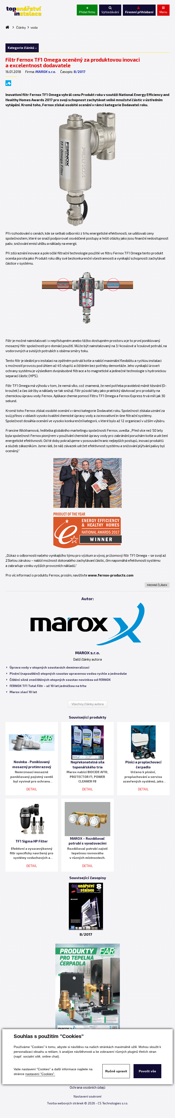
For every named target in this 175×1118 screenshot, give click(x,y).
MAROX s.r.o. (45, 72)
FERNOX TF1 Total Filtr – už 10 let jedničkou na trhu (48, 686)
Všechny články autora (88, 704)
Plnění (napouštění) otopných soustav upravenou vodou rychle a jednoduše (68, 673)
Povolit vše (147, 1071)
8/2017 (79, 72)
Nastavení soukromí (87, 1096)
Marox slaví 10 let (23, 692)
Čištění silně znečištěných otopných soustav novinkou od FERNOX (60, 680)
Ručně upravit (116, 1071)
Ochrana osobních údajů (88, 1087)
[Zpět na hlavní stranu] (23, 11)
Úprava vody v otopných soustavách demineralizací (49, 667)
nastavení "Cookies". (40, 1074)
